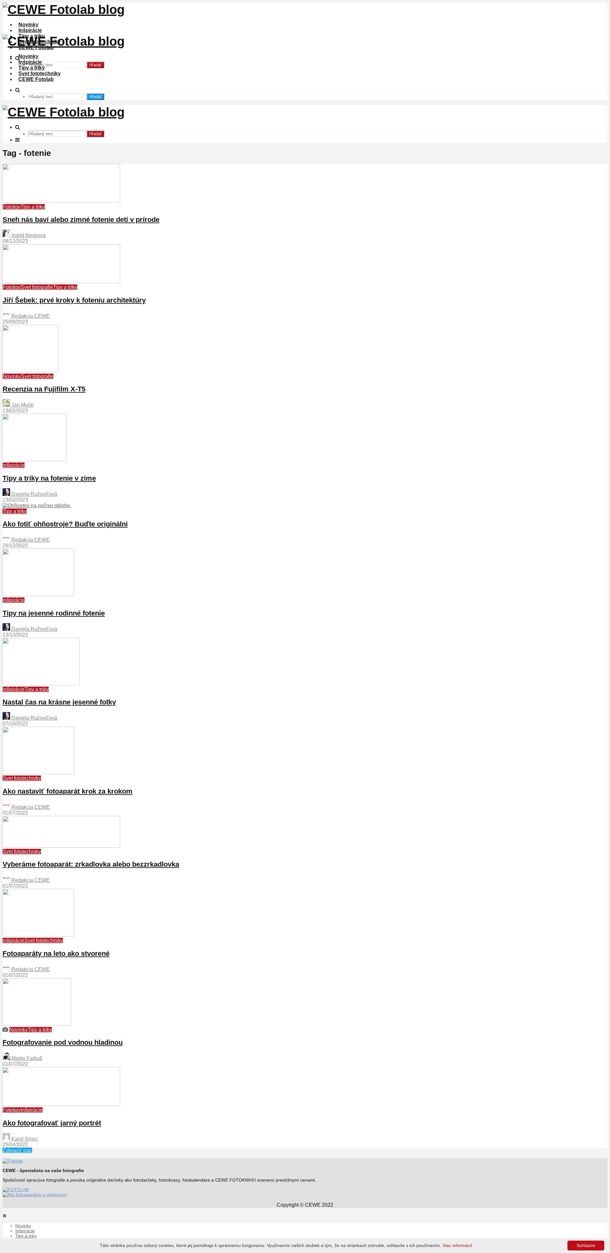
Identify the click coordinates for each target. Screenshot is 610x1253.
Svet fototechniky (39, 73)
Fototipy (12, 207)
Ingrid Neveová (28, 235)
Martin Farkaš (26, 1058)
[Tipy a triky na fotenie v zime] (35, 459)
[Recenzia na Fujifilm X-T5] (30, 370)
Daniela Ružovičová (33, 494)
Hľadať (95, 65)
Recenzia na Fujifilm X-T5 (44, 389)
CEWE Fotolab (36, 79)
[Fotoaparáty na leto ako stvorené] (38, 934)
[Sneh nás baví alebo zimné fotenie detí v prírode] (61, 201)
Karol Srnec (24, 1139)
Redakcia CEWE (30, 316)
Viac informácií (457, 1245)
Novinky (28, 24)
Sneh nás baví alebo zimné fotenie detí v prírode (81, 219)
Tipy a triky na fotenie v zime (49, 478)
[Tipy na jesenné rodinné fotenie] (38, 594)
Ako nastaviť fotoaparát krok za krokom (67, 791)
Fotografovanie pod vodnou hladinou (63, 1042)
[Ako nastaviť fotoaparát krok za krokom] (38, 772)
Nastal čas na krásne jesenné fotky (59, 702)
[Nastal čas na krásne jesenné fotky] (41, 683)
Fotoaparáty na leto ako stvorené (56, 953)
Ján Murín (22, 405)
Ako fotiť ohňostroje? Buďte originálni (65, 524)
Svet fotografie (37, 287)
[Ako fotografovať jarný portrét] (61, 1104)
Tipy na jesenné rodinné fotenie (54, 613)
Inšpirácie (30, 30)
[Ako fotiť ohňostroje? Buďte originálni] (37, 505)
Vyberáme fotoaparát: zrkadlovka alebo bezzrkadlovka (91, 864)
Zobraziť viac (17, 1150)
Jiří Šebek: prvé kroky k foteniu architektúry (74, 300)
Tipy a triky (31, 67)
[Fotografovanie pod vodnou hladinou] (37, 1024)
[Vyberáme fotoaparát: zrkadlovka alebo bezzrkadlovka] (61, 846)
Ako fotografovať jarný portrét (52, 1123)
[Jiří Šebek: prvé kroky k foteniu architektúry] (61, 281)
